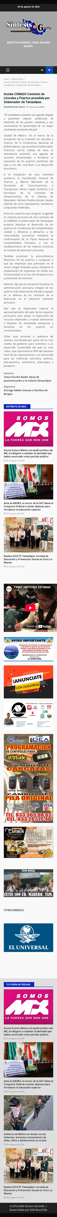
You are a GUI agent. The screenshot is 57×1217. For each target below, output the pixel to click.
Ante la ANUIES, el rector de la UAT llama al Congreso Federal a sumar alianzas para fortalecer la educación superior (28, 481)
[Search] (42, 70)
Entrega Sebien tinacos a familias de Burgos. (26, 390)
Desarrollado (17, 1209)
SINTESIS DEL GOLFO (15, 107)
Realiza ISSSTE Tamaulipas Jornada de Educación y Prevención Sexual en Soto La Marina (28, 534)
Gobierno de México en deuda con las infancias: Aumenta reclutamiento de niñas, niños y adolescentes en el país (28, 1112)
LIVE (49, 70)
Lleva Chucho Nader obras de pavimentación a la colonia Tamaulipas (27, 377)
